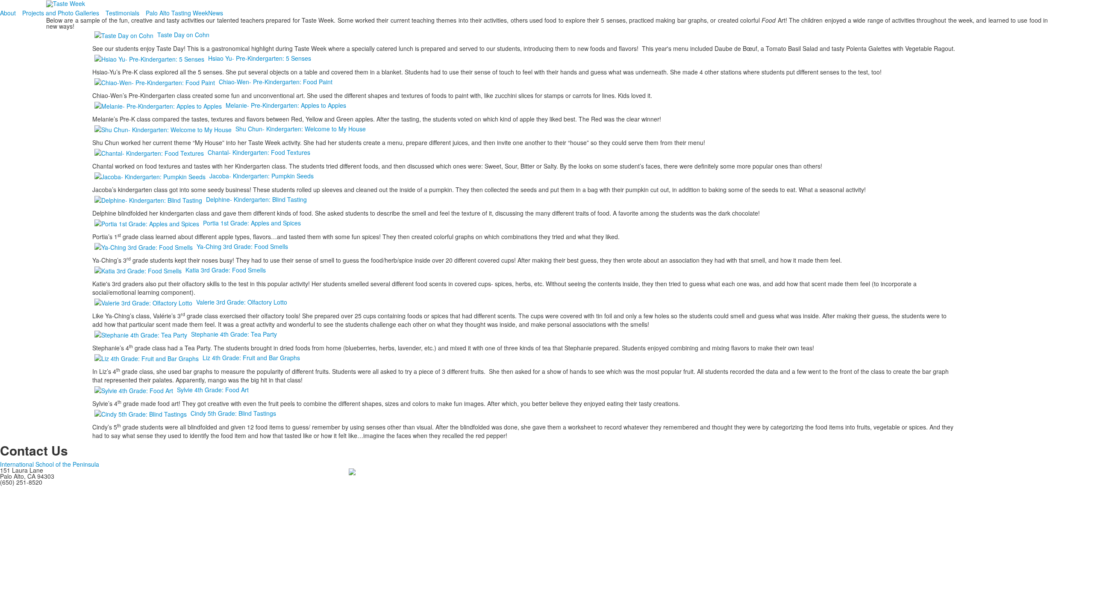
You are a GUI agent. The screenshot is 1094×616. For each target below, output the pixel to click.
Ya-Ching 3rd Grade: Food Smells (242, 246)
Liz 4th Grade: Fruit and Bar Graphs (251, 357)
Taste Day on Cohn (183, 34)
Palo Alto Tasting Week (177, 13)
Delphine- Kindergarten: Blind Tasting (256, 199)
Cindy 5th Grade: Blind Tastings (233, 413)
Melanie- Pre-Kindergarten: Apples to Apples (286, 105)
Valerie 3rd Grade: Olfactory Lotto (241, 302)
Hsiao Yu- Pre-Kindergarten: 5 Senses (259, 58)
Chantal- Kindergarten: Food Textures (259, 152)
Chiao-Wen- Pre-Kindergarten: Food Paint (275, 81)
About (8, 13)
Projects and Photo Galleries (60, 13)
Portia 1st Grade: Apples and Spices (252, 223)
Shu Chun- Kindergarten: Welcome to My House (300, 128)
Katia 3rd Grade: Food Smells (225, 270)
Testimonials (122, 13)
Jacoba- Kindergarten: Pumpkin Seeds (261, 176)
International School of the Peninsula (49, 464)
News (215, 13)
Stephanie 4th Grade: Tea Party (234, 334)
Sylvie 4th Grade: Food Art (213, 389)
